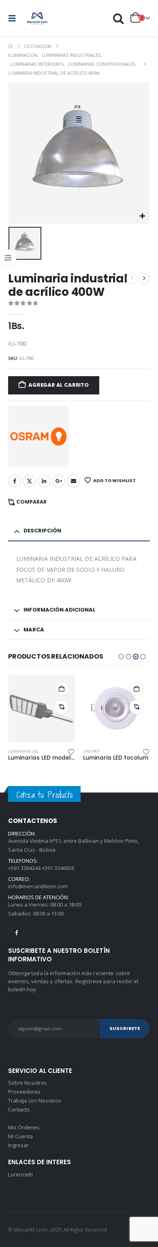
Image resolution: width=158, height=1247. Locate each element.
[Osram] (38, 436)
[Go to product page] (41, 708)
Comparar (31, 501)
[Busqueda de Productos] (118, 18)
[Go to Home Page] (10, 46)
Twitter (29, 480)
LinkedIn (44, 480)
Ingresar (18, 1145)
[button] (14, 18)
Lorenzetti (20, 1174)
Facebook (14, 480)
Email (73, 480)
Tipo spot (16, 751)
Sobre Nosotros (27, 1082)
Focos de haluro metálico (108, 751)
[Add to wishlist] (71, 751)
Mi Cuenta (20, 1136)
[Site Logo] (37, 18)
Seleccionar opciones (61, 688)
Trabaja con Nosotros (34, 1100)
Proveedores (24, 1091)
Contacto (19, 1109)
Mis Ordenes (24, 1127)
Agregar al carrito (58, 385)
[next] (144, 278)
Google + (58, 480)
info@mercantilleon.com (38, 886)
